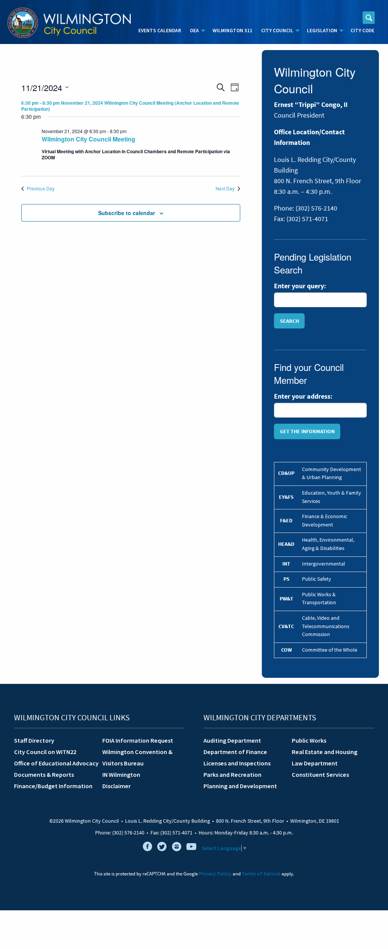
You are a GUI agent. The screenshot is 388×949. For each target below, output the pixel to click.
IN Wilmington (121, 774)
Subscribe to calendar (126, 213)
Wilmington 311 (232, 30)
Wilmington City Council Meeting (88, 139)
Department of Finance (235, 752)
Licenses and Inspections (237, 763)
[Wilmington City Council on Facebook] (147, 848)
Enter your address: (303, 396)
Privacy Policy (215, 873)
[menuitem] (160, 30)
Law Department (315, 763)
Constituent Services (320, 774)
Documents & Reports (44, 774)
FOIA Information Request (137, 740)
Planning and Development (240, 786)
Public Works (309, 740)
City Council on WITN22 (45, 752)
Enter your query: (300, 286)
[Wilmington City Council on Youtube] (191, 848)
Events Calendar (159, 30)
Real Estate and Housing (324, 752)
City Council (277, 30)
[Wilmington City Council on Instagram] (176, 848)
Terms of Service (261, 873)
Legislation (322, 30)
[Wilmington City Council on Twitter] (162, 848)
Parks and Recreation (232, 774)
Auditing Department (232, 740)
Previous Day (41, 188)
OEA (194, 30)
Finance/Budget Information (53, 786)
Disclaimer (116, 786)
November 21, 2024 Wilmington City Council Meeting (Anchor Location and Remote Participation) (130, 106)
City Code (362, 30)
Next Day (225, 188)
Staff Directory (34, 740)
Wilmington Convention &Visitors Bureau (137, 757)
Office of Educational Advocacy (55, 763)
